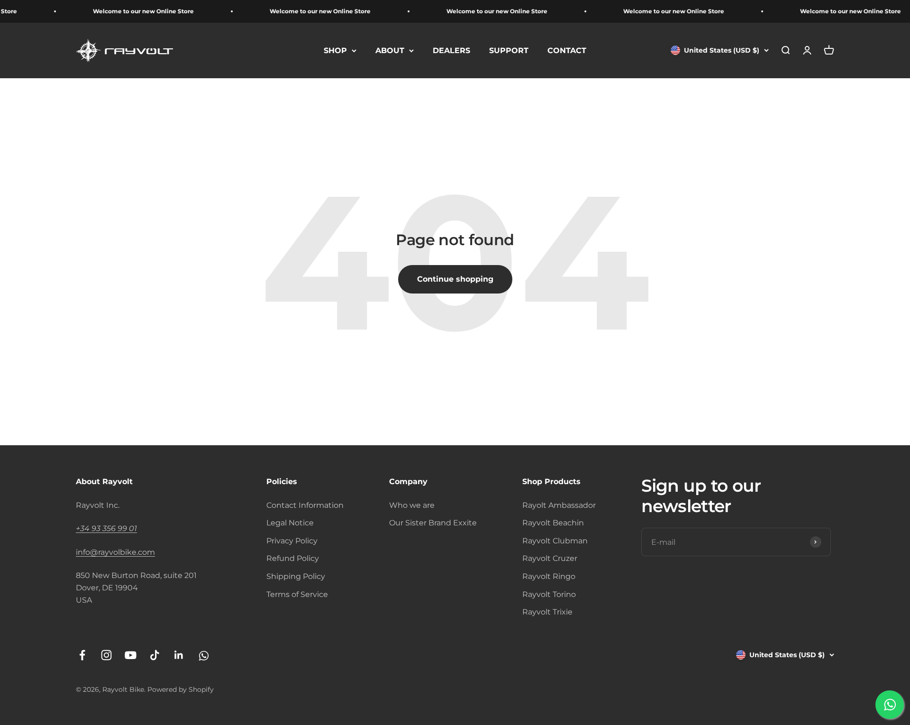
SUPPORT (508, 50)
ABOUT (389, 50)
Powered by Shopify (180, 689)
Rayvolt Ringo (548, 576)
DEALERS (451, 50)
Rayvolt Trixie (547, 611)
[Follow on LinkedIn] (179, 655)
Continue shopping (455, 279)
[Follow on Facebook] (82, 655)
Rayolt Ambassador (559, 505)
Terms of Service (297, 594)
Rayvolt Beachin (553, 522)
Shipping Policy (295, 576)
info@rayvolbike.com (115, 552)
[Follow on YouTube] (130, 655)
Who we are (412, 505)
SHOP (335, 50)
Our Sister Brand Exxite (433, 522)
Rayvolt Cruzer (549, 558)
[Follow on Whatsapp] (203, 655)
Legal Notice (290, 522)
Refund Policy (292, 558)
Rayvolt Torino (549, 594)
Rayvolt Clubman (555, 540)
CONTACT (566, 50)
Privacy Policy (292, 540)
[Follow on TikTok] (154, 655)
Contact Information (305, 505)
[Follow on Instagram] (106, 655)
